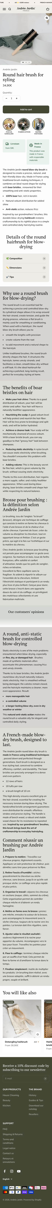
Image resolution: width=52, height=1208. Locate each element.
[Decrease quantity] (6, 98)
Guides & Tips (36, 1100)
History (32, 1095)
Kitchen (6, 1105)
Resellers (33, 1114)
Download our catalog (36, 1107)
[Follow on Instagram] (12, 1171)
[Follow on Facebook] (5, 1171)
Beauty (6, 1100)
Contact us (8, 1153)
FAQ (5, 1129)
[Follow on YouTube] (19, 1171)
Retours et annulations (9, 1160)
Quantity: (7, 92)
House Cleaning (11, 1095)
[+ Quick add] (37, 1034)
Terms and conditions (8, 1141)
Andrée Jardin (10, 69)
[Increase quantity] (16, 98)
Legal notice (9, 1148)
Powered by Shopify (32, 1199)
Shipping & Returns (13, 1134)
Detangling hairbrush (16, 1041)
